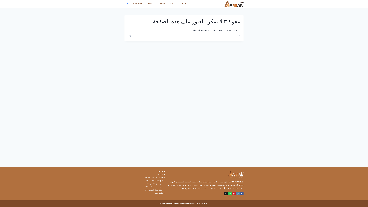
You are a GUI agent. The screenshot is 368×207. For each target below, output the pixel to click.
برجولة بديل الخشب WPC (154, 187)
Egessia (204, 204)
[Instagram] (238, 193)
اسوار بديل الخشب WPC (154, 181)
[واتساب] (230, 193)
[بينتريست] (234, 193)
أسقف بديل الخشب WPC (154, 190)
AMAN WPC (234, 182)
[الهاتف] (226, 193)
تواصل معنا (137, 4)
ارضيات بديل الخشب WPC (154, 178)
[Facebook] (242, 193)
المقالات (150, 4)
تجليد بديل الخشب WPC (154, 184)
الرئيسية (183, 4)
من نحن (172, 4)
